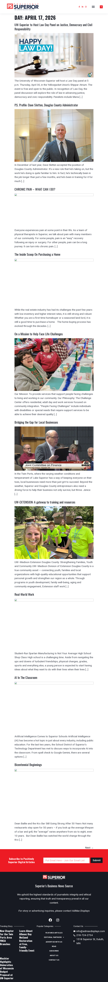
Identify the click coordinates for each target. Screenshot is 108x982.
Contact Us (54, 960)
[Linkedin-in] (82, 7)
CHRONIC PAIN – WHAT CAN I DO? (34, 189)
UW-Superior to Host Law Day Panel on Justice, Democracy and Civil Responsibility (53, 26)
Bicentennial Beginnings (28, 764)
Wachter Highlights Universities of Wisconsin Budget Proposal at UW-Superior (7, 968)
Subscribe (54, 951)
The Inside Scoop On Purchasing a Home (37, 254)
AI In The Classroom (25, 677)
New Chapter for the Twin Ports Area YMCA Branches (7, 937)
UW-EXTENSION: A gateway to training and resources (44, 502)
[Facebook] (50, 920)
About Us (54, 955)
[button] (93, 6)
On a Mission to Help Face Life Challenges (38, 333)
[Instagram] (86, 7)
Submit (97, 860)
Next (89, 847)
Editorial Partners (53, 937)
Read (54, 946)
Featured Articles (53, 933)
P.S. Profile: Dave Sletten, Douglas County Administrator (46, 105)
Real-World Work (24, 594)
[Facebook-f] (79, 7)
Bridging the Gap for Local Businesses (36, 422)
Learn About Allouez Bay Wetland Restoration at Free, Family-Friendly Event (26, 940)
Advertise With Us (54, 942)
